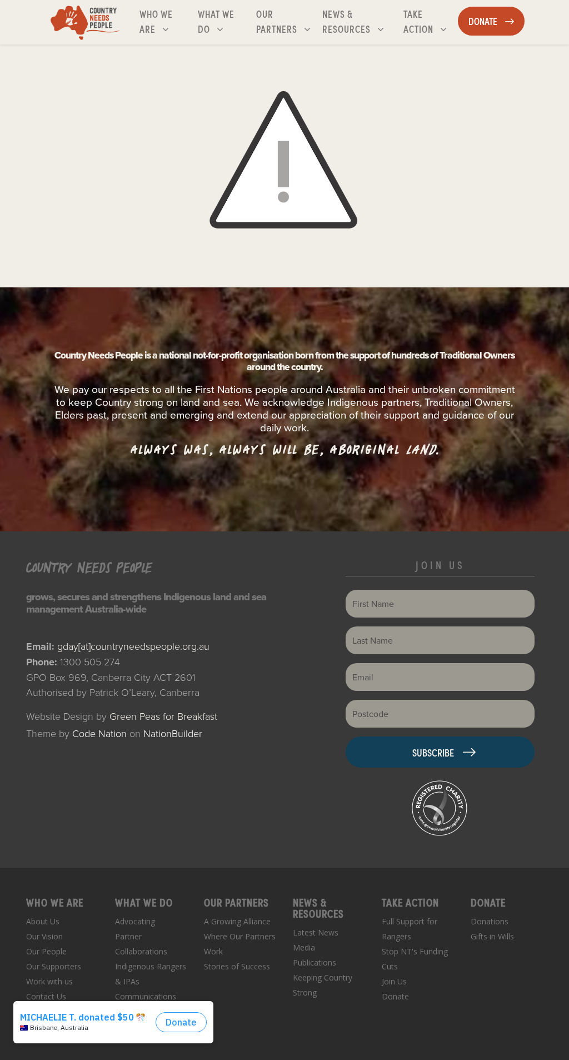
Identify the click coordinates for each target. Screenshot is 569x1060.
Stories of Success (237, 966)
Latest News (315, 932)
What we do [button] (224, 21)
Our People (46, 951)
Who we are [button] (166, 21)
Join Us (394, 981)
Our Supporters (53, 966)
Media (304, 947)
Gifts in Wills (492, 936)
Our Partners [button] (286, 21)
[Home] (85, 22)
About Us (42, 921)
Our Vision (44, 936)
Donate (395, 996)
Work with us (49, 981)
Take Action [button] (430, 21)
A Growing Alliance (237, 921)
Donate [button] (496, 20)
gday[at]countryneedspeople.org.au (133, 646)
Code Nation (99, 733)
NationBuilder (172, 733)
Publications (314, 962)
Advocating (135, 921)
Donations (489, 921)
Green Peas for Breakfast (163, 716)
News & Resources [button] (361, 21)
